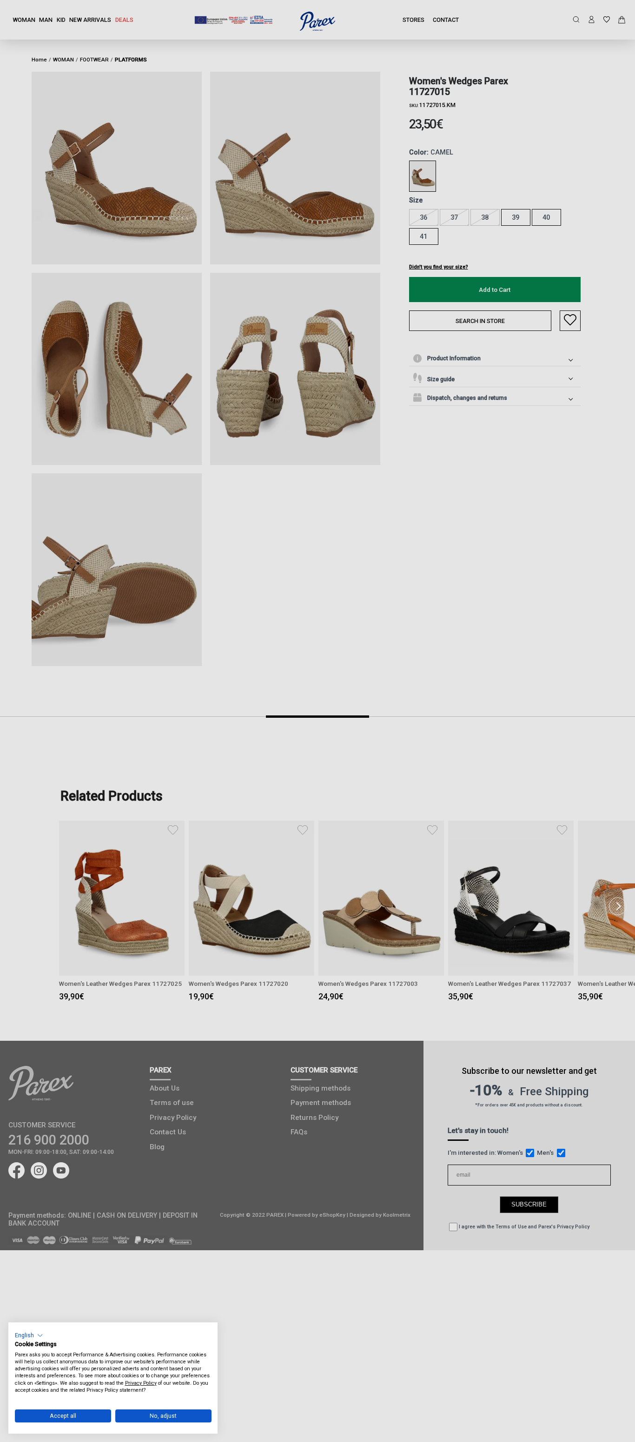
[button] (29, 1335)
